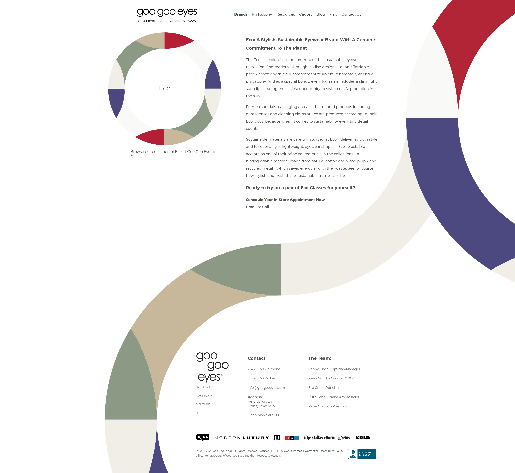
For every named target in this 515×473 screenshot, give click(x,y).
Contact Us (351, 14)
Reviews (284, 450)
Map (333, 14)
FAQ (274, 450)
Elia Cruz (315, 388)
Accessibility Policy (331, 450)
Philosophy (262, 14)
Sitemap (297, 450)
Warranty (311, 450)
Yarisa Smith (318, 378)
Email (251, 207)
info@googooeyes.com (266, 388)
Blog (320, 14)
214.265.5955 (257, 369)
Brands (241, 14)
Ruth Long (317, 397)
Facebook (204, 396)
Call (265, 207)
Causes (305, 14)
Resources (285, 14)
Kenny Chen (318, 369)
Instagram (204, 387)
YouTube (203, 404)
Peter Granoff (319, 406)
